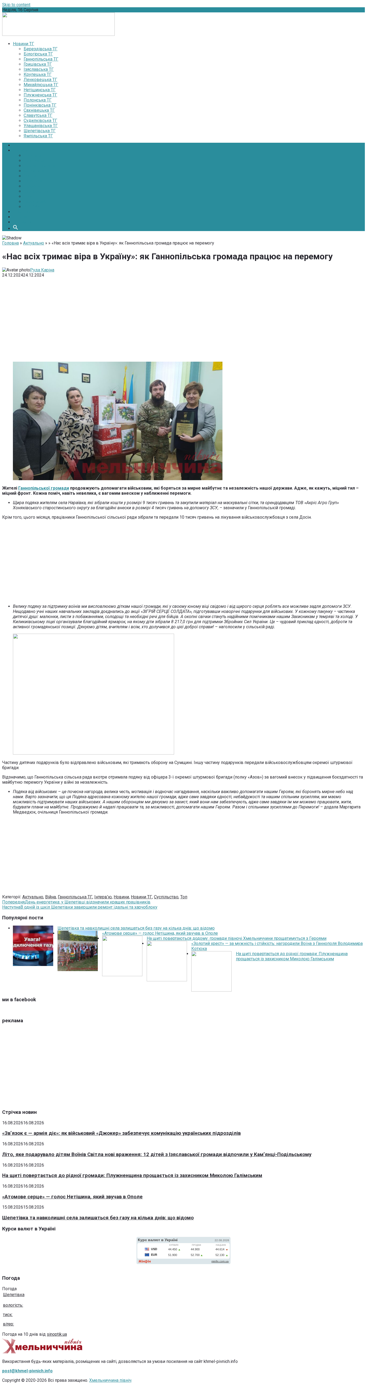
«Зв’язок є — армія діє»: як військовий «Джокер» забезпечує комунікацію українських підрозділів (121, 1133)
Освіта (30, 176)
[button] (15, 228)
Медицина (34, 170)
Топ (183, 896)
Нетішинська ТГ (40, 89)
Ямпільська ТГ (38, 135)
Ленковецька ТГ (40, 79)
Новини (20, 150)
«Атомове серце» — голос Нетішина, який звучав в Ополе (160, 933)
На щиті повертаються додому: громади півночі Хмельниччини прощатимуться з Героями (236, 938)
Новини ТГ (141, 896)
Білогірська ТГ (38, 54)
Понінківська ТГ (40, 105)
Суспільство (36, 191)
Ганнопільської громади (43, 488)
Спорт (29, 196)
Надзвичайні (36, 201)
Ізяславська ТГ (39, 69)
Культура (33, 181)
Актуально (33, 243)
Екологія (32, 186)
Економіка (34, 160)
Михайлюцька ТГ (41, 84)
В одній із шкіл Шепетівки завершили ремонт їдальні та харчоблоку (79, 907)
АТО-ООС (33, 206)
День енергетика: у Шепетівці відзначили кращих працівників (76, 902)
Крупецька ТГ (38, 74)
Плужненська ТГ (40, 94)
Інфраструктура (39, 165)
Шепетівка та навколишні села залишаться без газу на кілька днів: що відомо (136, 928)
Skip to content (16, 4)
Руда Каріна (42, 270)
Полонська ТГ (38, 100)
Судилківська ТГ (40, 120)
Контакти (22, 222)
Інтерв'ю (103, 896)
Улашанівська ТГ (41, 125)
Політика (33, 155)
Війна (50, 896)
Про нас (21, 216)
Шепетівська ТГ (40, 130)
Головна (21, 145)
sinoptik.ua (57, 1334)
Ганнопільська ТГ (41, 59)
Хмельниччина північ (110, 1380)
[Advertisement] (183, 319)
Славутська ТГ (38, 115)
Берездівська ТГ (40, 48)
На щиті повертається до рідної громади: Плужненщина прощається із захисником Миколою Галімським (292, 956)
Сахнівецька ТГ (39, 110)
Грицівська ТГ (38, 64)
